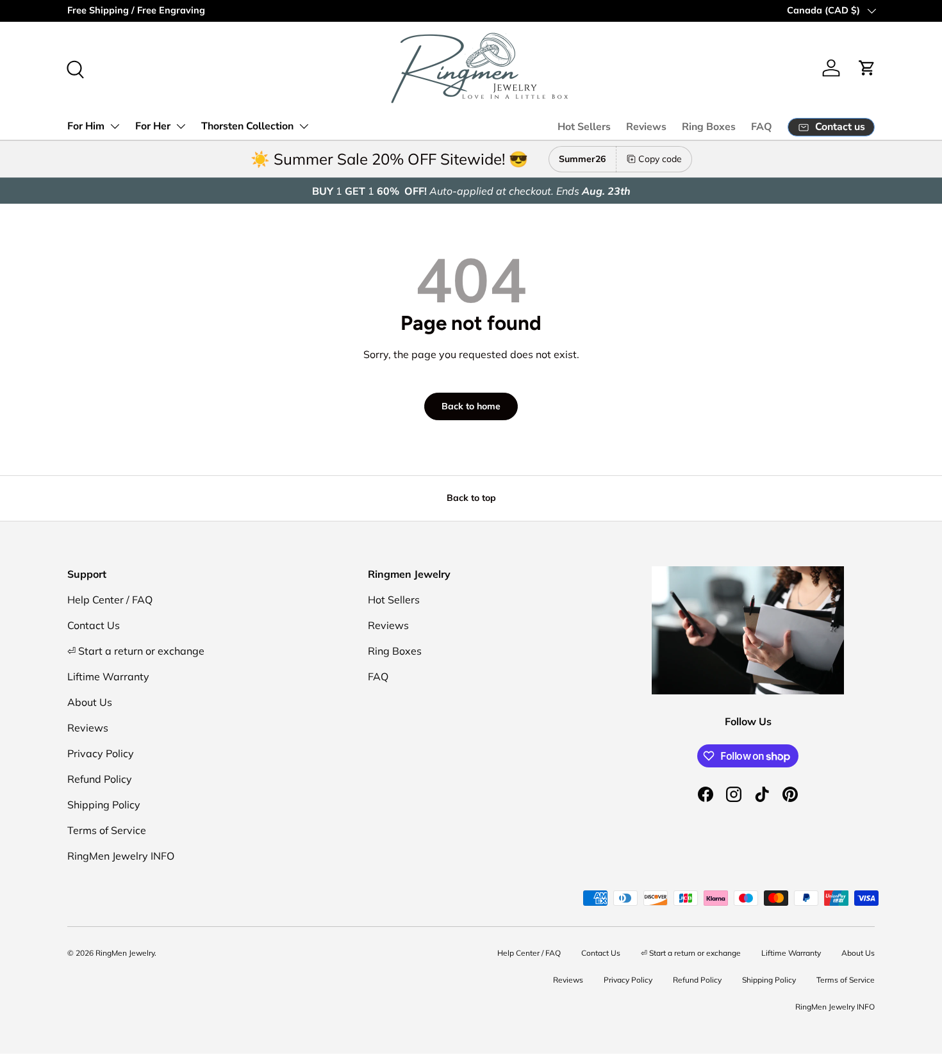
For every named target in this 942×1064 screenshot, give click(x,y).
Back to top (471, 497)
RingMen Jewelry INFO (120, 855)
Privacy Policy (100, 753)
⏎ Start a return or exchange (135, 650)
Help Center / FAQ (110, 599)
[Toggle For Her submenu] (180, 126)
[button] (867, 68)
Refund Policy (99, 779)
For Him (85, 126)
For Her (152, 126)
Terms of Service (106, 830)
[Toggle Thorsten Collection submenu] (303, 126)
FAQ (761, 127)
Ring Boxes (709, 127)
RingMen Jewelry (124, 953)
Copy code (660, 159)
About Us (89, 702)
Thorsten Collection (247, 126)
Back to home (471, 406)
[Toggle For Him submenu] (114, 126)
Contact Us (93, 625)
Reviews (646, 127)
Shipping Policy (103, 804)
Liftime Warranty (108, 676)
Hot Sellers (584, 127)
